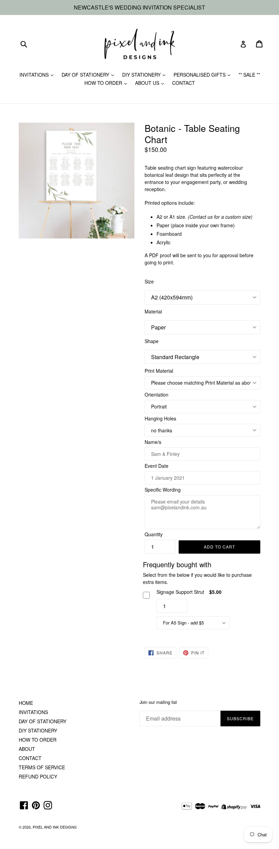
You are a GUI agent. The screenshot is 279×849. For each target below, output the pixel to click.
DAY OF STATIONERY (86, 74)
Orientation (156, 394)
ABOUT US (148, 82)
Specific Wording (163, 489)
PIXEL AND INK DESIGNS (55, 827)
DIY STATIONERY (142, 74)
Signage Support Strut (180, 591)
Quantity (154, 534)
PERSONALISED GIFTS (200, 74)
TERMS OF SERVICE (42, 767)
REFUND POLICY (38, 776)
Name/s (153, 441)
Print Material (159, 370)
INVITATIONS (34, 74)
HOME (26, 702)
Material (153, 311)
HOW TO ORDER (104, 82)
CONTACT (183, 82)
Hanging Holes (160, 418)
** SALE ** (249, 74)
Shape (152, 341)
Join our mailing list (158, 702)
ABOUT (27, 748)
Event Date (156, 465)
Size (149, 281)
